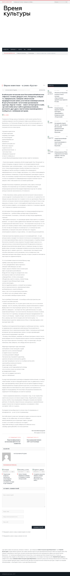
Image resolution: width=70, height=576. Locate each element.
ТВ (24, 49)
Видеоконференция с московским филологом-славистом (13, 441)
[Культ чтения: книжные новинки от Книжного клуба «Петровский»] (23, 470)
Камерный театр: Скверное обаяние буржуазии (24, 2)
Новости (5, 49)
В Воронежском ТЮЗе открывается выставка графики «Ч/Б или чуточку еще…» (61, 154)
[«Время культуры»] (17, 11)
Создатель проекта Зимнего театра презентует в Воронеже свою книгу (39, 477)
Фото (20, 49)
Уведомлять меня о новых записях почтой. (15, 536)
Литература (42, 90)
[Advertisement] (46, 30)
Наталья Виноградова (11, 90)
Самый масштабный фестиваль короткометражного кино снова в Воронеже (60, 142)
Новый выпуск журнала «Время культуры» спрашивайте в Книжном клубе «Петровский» (59, 112)
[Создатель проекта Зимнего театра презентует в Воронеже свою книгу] (39, 470)
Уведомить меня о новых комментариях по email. (17, 532)
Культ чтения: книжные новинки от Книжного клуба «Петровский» (24, 476)
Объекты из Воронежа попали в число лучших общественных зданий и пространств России (61, 97)
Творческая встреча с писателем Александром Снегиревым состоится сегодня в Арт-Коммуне (8, 478)
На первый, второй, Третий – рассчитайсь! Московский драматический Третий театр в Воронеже (61, 127)
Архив (29, 49)
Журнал (13, 49)
